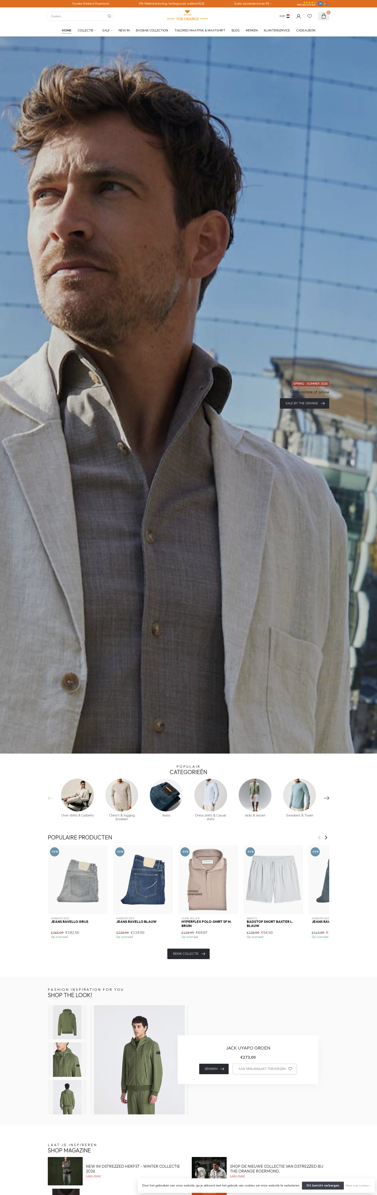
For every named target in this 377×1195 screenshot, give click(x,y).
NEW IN (124, 30)
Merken (252, 30)
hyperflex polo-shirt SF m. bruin (206, 924)
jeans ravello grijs (69, 922)
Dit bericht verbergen (323, 1185)
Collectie (85, 30)
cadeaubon (305, 30)
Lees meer (93, 1176)
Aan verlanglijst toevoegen (262, 1069)
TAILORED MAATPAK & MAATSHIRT (199, 30)
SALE (106, 30)
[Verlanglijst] (309, 16)
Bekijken (211, 1069)
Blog (236, 30)
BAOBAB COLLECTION (152, 30)
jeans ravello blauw (136, 922)
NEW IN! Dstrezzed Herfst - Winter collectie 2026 (133, 1169)
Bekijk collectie (186, 954)
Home (66, 30)
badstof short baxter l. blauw (270, 924)
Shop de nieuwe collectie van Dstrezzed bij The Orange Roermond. (276, 1169)
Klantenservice (277, 30)
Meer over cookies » (358, 1185)
